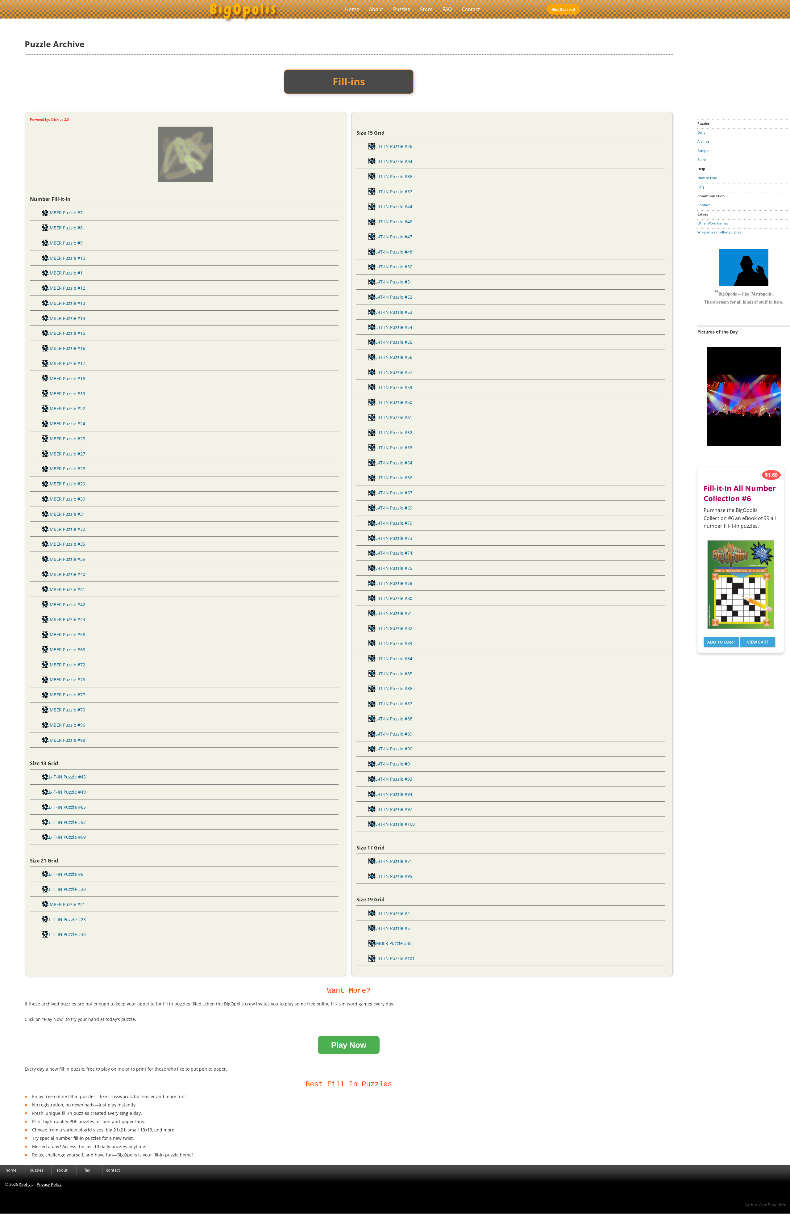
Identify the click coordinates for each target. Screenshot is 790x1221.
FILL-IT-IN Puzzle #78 (391, 583)
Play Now (348, 1045)
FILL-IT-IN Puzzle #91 (391, 764)
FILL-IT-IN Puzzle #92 (64, 822)
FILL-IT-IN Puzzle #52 (391, 297)
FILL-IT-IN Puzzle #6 (63, 874)
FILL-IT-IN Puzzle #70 (391, 523)
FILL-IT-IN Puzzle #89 (391, 734)
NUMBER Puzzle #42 (64, 604)
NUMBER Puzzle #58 (64, 634)
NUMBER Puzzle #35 (64, 544)
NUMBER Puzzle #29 (64, 484)
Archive (703, 141)
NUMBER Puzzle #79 (64, 710)
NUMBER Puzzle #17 (64, 363)
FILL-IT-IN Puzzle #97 (391, 809)
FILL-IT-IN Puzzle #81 (391, 613)
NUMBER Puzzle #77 (64, 695)
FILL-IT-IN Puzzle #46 (391, 221)
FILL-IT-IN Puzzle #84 (391, 658)
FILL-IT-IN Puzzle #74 (391, 553)
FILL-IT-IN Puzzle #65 (64, 807)
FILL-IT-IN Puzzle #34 (391, 161)
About (376, 9)
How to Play (707, 177)
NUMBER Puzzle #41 (64, 589)
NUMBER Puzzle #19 (64, 394)
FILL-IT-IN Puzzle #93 (391, 779)
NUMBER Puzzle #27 (64, 454)
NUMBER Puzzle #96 (64, 725)
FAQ (447, 9)
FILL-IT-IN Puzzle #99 (64, 837)
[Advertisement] (743, 66)
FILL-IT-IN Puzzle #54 (391, 327)
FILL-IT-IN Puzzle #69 (391, 508)
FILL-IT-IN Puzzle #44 (391, 206)
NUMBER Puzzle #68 (64, 649)
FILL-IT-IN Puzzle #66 (391, 477)
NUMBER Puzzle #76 (64, 679)
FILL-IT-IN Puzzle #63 (391, 448)
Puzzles (401, 9)
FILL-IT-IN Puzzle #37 (391, 192)
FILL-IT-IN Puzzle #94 (391, 794)
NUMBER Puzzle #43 (64, 619)
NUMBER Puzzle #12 (64, 288)
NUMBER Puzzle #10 (64, 258)
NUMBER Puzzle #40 (64, 574)
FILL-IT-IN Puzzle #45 (64, 777)
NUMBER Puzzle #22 (64, 408)
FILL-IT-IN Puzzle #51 (391, 282)
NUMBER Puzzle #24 (64, 423)
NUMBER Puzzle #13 (64, 303)
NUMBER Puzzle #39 (64, 559)
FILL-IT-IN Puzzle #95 (391, 876)
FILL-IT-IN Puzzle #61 (391, 417)
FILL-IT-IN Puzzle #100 (392, 824)
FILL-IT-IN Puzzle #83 (391, 643)
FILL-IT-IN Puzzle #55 (391, 342)
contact (113, 1170)
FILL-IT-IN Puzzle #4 (390, 913)
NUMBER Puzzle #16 (64, 348)
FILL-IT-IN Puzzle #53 (391, 312)
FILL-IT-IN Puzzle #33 (64, 934)
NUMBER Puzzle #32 (64, 529)
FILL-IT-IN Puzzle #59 (391, 387)
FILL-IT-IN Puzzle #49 (64, 792)
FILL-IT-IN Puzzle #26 (391, 146)
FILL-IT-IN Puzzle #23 (64, 919)
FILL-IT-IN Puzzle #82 (391, 628)
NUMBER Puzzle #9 (63, 243)
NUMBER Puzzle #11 (64, 273)
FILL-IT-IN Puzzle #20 (64, 889)
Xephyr (25, 1184)
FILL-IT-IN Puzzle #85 (391, 674)
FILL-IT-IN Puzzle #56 (391, 357)
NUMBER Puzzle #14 (64, 318)
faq (87, 1170)
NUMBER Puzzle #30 (64, 499)
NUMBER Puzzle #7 (63, 213)
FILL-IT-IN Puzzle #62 (391, 432)
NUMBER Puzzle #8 (63, 228)
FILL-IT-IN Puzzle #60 (391, 402)
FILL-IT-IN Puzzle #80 (391, 598)
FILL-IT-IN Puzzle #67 (391, 493)
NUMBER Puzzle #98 (64, 740)
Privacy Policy (49, 1184)
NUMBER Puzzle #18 (64, 378)
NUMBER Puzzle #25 (64, 439)
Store (426, 9)
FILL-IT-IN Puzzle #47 (391, 237)
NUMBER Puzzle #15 (64, 333)
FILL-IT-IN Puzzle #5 (390, 928)
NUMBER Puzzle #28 (64, 469)
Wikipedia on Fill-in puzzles (719, 232)
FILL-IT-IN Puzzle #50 (391, 267)
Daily (701, 132)
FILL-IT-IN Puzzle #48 (391, 252)
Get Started (563, 9)
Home (352, 9)
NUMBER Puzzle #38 (391, 943)
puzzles (36, 1170)
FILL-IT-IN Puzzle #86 (391, 688)
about (62, 1170)
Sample (703, 150)
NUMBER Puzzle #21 (64, 904)
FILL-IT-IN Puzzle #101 (392, 958)
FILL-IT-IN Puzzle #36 (391, 176)
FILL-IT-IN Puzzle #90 (391, 749)
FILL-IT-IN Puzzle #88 (391, 719)
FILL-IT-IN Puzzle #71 (391, 861)
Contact (471, 9)
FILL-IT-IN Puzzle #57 (391, 372)
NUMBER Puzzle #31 (64, 514)
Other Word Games (712, 223)
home (11, 1170)
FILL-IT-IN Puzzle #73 (391, 538)
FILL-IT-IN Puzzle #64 (391, 463)
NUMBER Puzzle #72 (64, 665)
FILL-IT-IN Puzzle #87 (391, 704)
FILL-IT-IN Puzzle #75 (391, 568)
